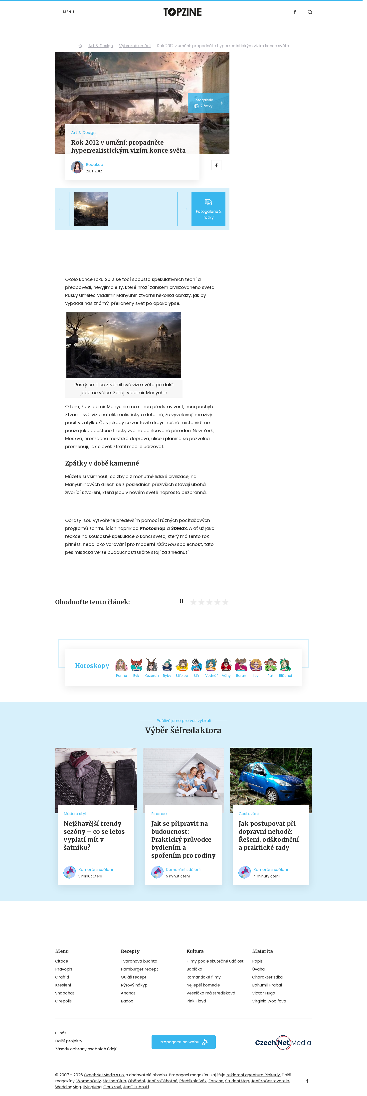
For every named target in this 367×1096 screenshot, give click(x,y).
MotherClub (114, 1081)
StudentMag (237, 1081)
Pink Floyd (196, 1001)
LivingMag (92, 1087)
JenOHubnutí (136, 1087)
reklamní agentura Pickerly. (253, 1075)
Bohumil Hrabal (267, 985)
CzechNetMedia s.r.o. (104, 1075)
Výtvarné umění (135, 46)
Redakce (94, 164)
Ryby (167, 675)
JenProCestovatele (270, 1081)
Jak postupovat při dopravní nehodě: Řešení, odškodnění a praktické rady (269, 836)
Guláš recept (134, 977)
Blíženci (285, 675)
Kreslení (63, 985)
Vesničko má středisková (210, 993)
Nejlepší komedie (203, 985)
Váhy (226, 675)
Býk (136, 675)
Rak (271, 675)
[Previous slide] (65, 209)
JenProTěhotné (162, 1081)
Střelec (182, 675)
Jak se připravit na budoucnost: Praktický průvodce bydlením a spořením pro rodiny (183, 839)
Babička (194, 969)
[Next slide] (181, 209)
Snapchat (64, 993)
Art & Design (100, 46)
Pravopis (63, 969)
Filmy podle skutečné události (215, 961)
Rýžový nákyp (134, 985)
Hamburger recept (139, 969)
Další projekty (68, 1041)
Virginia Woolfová (269, 1001)
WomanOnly (88, 1081)
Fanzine (215, 1081)
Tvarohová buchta (139, 961)
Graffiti (62, 977)
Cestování (249, 814)
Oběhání (136, 1081)
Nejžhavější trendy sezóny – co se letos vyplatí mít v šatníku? (94, 836)
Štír (196, 675)
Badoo (127, 1001)
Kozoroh (152, 675)
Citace (61, 961)
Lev (256, 675)
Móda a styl (75, 814)
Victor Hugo (263, 993)
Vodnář (211, 675)
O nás (60, 1033)
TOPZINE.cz (80, 46)
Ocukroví (112, 1087)
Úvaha (258, 969)
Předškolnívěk (193, 1081)
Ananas (128, 993)
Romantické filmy (203, 977)
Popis (257, 961)
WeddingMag (68, 1087)
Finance (159, 814)
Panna (121, 675)
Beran (241, 675)
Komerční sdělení (95, 869)
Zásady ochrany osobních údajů (86, 1049)
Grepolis (63, 1001)
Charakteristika (267, 977)
